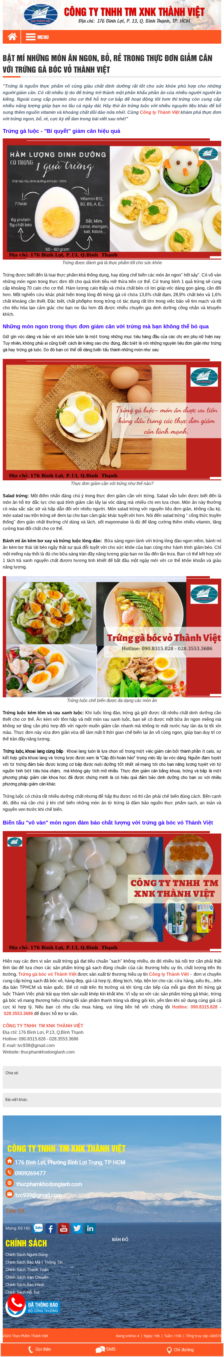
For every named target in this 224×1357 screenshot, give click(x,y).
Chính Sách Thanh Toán (27, 1269)
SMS (110, 1349)
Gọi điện (43, 1349)
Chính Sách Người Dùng (26, 1254)
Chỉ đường (184, 1349)
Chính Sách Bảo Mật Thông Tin (34, 1262)
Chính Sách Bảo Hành (24, 1284)
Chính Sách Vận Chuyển (26, 1277)
